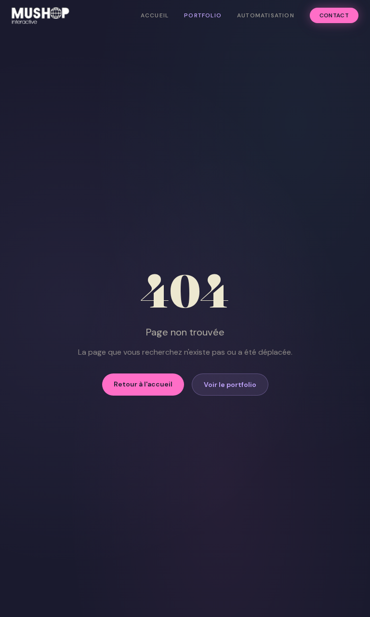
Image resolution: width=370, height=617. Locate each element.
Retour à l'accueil (143, 384)
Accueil (155, 15)
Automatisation (265, 15)
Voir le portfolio (230, 384)
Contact (334, 15)
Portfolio (203, 15)
